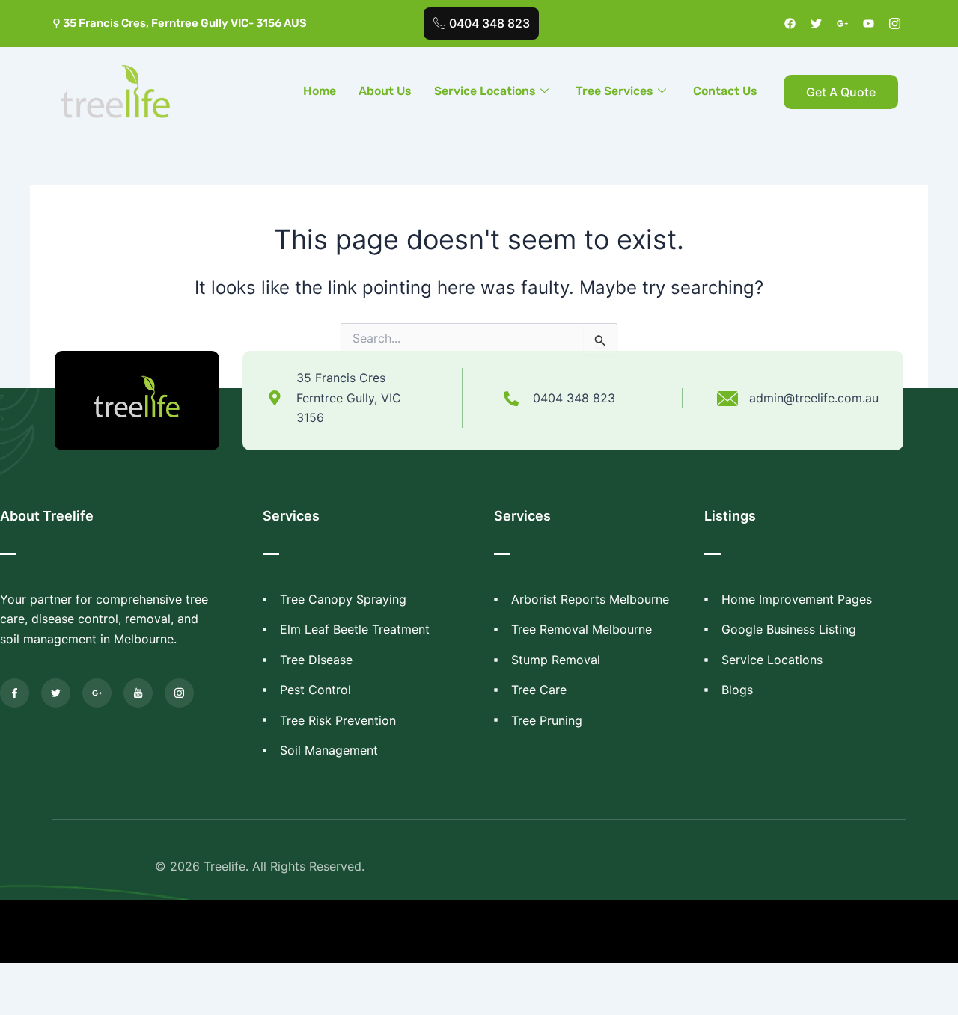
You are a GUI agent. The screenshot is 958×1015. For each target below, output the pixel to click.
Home (319, 91)
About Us (385, 91)
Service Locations (485, 91)
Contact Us (725, 91)
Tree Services (614, 91)
